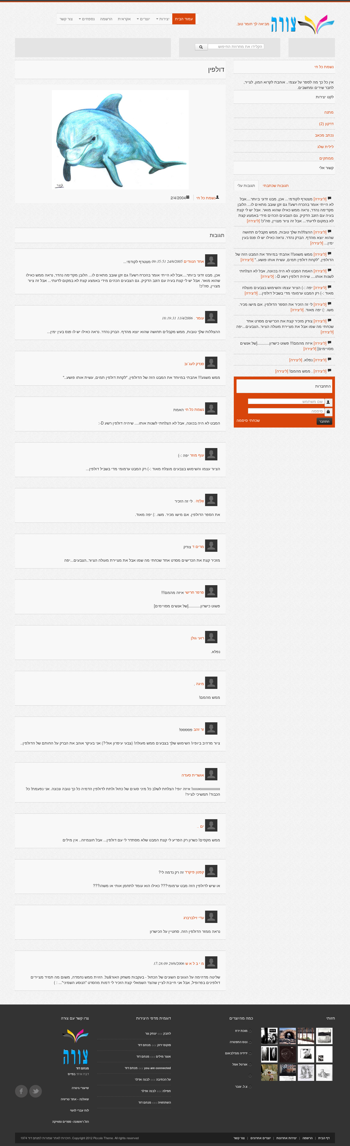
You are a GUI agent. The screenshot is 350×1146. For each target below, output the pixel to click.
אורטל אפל (239, 1064)
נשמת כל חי (205, 197)
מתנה (329, 112)
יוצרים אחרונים (260, 1138)
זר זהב (199, 730)
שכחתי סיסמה (248, 420)
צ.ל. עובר (241, 1086)
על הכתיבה (163, 1079)
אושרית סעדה (193, 775)
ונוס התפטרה (238, 1042)
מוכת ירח (241, 1031)
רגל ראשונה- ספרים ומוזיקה (70, 1121)
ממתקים (326, 158)
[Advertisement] (93, 47)
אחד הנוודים (194, 261)
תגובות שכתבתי (276, 185)
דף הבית (323, 1138)
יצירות (164, 19)
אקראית (124, 19)
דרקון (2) (326, 124)
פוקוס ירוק (164, 1045)
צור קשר (66, 19)
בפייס (71, 1074)
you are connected (157, 1068)
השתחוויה (164, 1102)
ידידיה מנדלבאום (236, 1053)
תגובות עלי (246, 185)
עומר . (199, 318)
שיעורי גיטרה (80, 1088)
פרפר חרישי (194, 592)
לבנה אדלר (142, 1079)
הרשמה (106, 19)
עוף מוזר (197, 455)
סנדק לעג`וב (194, 364)
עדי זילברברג (193, 918)
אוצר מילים (163, 1056)
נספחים (88, 19)
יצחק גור (151, 1033)
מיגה (199, 684)
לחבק (167, 1033)
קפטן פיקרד (194, 872)
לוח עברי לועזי (79, 1110)
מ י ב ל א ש (194, 964)
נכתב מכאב (324, 135)
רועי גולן (197, 638)
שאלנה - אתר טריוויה (75, 1099)
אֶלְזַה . (199, 501)
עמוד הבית (184, 19)
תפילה (166, 1091)
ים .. (200, 826)
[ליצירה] (320, 198)
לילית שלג (325, 147)
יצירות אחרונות (286, 1138)
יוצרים (144, 19)
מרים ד (198, 547)
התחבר (324, 421)
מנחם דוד (144, 1045)
